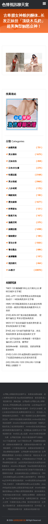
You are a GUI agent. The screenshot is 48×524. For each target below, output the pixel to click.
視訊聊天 (25, 263)
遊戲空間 (25, 222)
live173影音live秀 (25, 441)
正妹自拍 (25, 161)
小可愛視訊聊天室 (19, 448)
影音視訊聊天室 (34, 502)
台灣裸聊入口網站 (13, 459)
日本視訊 (38, 506)
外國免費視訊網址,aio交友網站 (28, 484)
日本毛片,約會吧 (36, 409)
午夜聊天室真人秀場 (18, 502)
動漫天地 (25, 215)
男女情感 (25, 181)
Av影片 (25, 270)
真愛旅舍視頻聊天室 (36, 448)
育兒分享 (25, 243)
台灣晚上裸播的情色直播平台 (15, 394)
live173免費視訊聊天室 (15, 498)
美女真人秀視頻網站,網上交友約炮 (16, 405)
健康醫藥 (25, 256)
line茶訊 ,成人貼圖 (20, 434)
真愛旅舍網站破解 (35, 394)
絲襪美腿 (25, 147)
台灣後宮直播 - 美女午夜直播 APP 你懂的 (26, 437)
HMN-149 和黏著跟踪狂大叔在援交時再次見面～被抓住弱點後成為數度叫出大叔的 (24, 307)
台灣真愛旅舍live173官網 (32, 459)
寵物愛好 (25, 236)
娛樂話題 (25, 229)
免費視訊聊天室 (32, 498)
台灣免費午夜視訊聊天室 (31, 452)
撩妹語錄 (17, 401)
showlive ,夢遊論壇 (18, 466)
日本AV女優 (25, 168)
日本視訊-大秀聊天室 (23, 455)
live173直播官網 (9, 441)
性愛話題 (25, 175)
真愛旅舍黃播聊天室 (14, 444)
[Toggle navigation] (44, 3)
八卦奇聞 (25, 188)
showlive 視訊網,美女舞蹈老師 (25, 423)
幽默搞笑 (25, 195)
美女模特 (25, 154)
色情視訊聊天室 (19, 520)
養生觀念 (25, 249)
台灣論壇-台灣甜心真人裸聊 (33, 401)
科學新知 (25, 209)
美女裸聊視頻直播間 (11, 452)
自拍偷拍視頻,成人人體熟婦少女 (28, 473)
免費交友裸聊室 (28, 495)
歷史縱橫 (25, 202)
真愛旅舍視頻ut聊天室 (33, 444)
